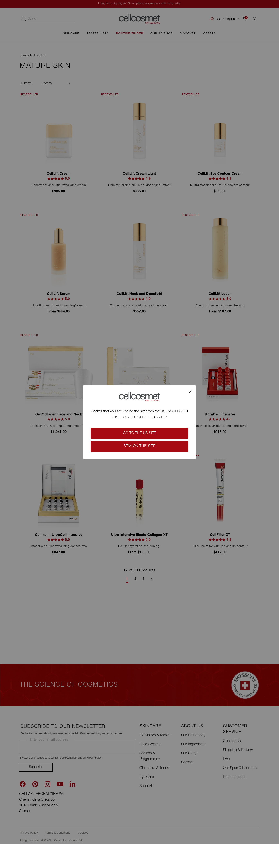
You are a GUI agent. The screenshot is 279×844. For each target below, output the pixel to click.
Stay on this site (139, 446)
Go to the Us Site (139, 433)
